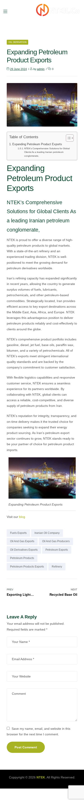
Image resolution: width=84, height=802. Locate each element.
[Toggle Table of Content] (67, 138)
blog (22, 517)
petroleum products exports (27, 566)
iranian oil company (47, 533)
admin (41, 69)
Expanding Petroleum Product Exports (37, 144)
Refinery (57, 566)
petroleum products (22, 558)
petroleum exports (56, 549)
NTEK (41, 777)
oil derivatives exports (24, 549)
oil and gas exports (22, 541)
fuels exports (18, 533)
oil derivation (17, 42)
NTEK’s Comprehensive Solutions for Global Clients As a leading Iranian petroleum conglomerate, (47, 152)
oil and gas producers (56, 541)
